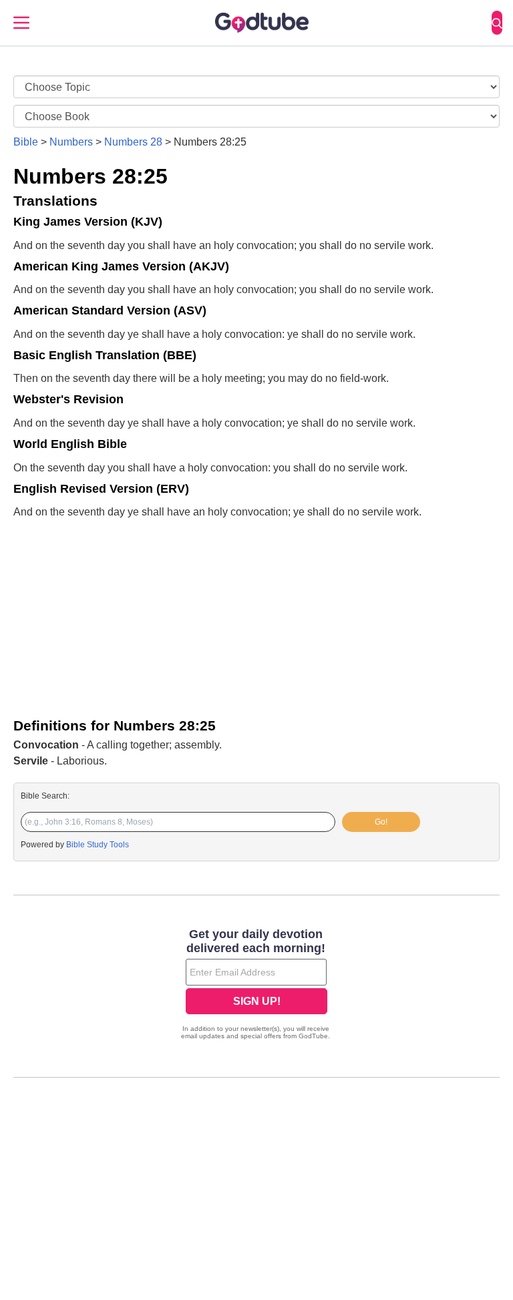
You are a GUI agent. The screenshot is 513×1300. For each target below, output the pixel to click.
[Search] (497, 23)
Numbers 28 (133, 142)
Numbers (71, 142)
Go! (381, 822)
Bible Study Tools (97, 844)
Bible (25, 142)
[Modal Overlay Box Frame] (256, 985)
